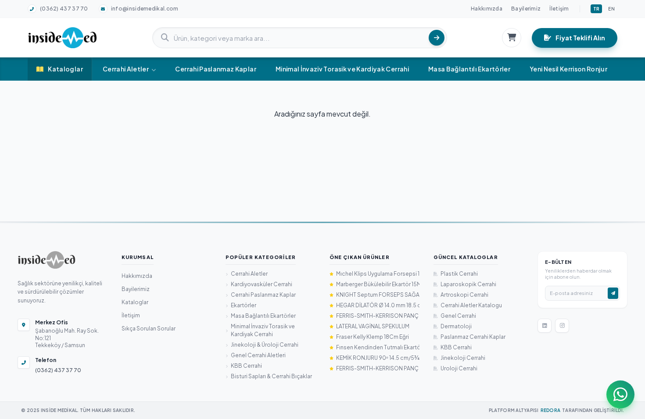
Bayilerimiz (526, 8)
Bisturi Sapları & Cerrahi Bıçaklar (271, 376)
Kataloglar (65, 69)
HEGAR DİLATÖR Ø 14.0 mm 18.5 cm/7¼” (377, 305)
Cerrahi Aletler (126, 69)
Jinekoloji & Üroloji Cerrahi (264, 344)
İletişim (559, 8)
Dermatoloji (456, 326)
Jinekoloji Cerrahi (463, 358)
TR (596, 8)
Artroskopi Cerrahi (464, 294)
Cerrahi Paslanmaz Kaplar (215, 69)
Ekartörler (243, 305)
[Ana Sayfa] (46, 260)
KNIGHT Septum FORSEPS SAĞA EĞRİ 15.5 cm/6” (377, 294)
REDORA (551, 410)
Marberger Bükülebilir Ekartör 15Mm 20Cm (377, 284)
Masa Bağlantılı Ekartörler (469, 69)
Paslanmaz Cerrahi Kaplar (473, 337)
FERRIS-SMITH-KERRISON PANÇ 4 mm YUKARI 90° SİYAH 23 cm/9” (377, 315)
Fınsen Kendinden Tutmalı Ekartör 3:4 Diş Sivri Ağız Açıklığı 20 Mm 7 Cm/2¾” (377, 347)
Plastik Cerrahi (459, 273)
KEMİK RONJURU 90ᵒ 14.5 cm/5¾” (377, 358)
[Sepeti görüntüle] (511, 37)
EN (611, 8)
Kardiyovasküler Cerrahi (261, 284)
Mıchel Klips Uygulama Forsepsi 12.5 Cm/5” (377, 273)
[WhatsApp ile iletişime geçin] (620, 394)
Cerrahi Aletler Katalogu (471, 305)
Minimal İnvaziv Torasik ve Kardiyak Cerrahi (342, 69)
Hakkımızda (486, 8)
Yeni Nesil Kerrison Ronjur (568, 69)
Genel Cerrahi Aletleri (258, 355)
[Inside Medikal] (62, 38)
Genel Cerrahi (458, 315)
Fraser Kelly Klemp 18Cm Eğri (372, 337)
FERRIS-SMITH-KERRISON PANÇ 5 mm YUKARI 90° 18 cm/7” (377, 368)
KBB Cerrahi (246, 365)
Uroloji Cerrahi (459, 368)
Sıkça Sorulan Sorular (149, 328)
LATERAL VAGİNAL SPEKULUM (372, 326)
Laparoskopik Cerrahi (468, 284)
